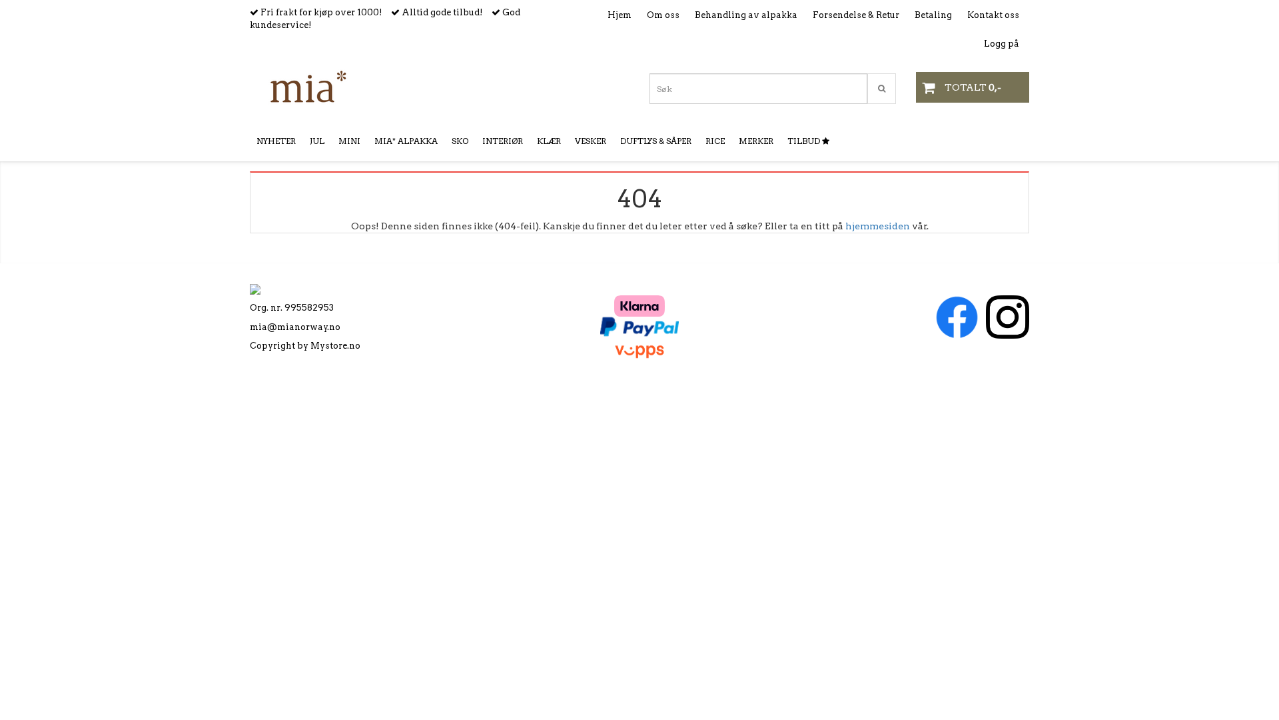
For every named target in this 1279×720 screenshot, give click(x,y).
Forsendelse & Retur (856, 15)
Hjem (620, 15)
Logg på (1001, 44)
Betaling (933, 15)
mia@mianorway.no (295, 327)
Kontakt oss (993, 15)
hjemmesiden (877, 226)
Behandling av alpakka (746, 15)
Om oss (663, 15)
